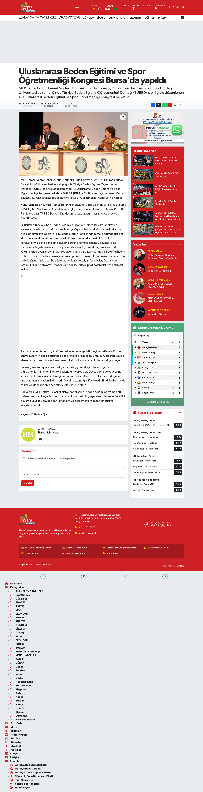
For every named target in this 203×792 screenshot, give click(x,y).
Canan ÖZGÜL (155, 294)
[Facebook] (146, 524)
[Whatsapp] (162, 524)
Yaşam (19, 674)
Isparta (19, 708)
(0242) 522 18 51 (87, 527)
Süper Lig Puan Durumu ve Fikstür (35, 776)
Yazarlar (15, 731)
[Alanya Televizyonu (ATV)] (27, 7)
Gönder (27, 483)
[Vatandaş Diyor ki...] (139, 312)
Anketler (15, 750)
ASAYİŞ (113, 18)
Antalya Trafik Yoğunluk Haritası (121, 548)
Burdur (19, 700)
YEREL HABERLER (25, 655)
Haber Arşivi (112, 553)
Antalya (20, 693)
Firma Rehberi (18, 734)
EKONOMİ (136, 18)
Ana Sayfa (16, 583)
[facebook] (43, 576)
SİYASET (102, 18)
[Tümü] (180, 244)
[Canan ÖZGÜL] (139, 298)
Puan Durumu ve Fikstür (158, 548)
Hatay (19, 704)
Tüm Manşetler (32, 553)
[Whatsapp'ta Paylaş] (164, 105)
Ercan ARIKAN (155, 251)
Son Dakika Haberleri (75, 553)
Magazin (20, 689)
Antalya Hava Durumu (76, 548)
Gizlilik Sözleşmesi (43, 564)
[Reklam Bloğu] (157, 128)
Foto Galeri (17, 723)
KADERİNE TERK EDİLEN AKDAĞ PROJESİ (160, 285)
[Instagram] (157, 524)
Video (14, 727)
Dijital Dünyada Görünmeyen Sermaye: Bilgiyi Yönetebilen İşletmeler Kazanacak (163, 257)
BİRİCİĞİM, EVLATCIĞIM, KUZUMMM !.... (161, 300)
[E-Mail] (40, 439)
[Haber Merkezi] (28, 434)
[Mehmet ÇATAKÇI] (139, 269)
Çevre (19, 678)
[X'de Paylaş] (158, 105)
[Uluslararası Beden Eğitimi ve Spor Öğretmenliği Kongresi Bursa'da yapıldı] (73, 144)
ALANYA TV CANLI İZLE (39, 17)
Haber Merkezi (48, 432)
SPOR (123, 18)
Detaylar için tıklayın (158, 402)
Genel (19, 666)
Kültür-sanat (23, 685)
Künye (22, 564)
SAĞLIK (20, 659)
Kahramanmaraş (25, 719)
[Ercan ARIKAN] (139, 254)
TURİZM (161, 18)
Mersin (19, 712)
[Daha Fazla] (169, 105)
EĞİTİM (149, 18)
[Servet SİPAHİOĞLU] (139, 283)
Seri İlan (15, 738)
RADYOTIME (71, 17)
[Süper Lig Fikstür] (180, 413)
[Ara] (183, 7)
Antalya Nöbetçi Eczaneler (38, 548)
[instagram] (124, 576)
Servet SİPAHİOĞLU (159, 280)
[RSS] (168, 524)
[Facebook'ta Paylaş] (153, 105)
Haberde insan (24, 682)
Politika (20, 670)
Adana (19, 697)
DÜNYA (19, 663)
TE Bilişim (180, 566)
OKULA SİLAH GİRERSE (160, 271)
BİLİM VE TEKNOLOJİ (27, 651)
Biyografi (16, 746)
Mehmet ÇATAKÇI (157, 267)
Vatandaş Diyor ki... (159, 310)
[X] (152, 524)
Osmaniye (21, 716)
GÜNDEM (88, 18)
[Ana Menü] (182, 18)
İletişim (29, 564)
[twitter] (83, 576)
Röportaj (15, 742)
